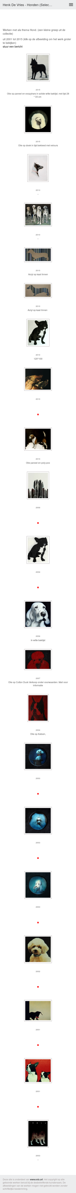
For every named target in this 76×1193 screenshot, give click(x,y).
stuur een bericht (13, 46)
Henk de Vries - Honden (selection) (29, 4)
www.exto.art (36, 1179)
